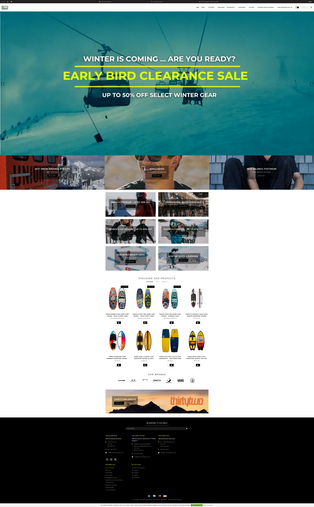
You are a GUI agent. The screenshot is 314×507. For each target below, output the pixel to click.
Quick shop (118, 313)
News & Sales (109, 487)
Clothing (251, 7)
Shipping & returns (111, 477)
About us (108, 470)
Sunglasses (221, 7)
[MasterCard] (160, 496)
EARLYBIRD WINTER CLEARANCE (266, 7)
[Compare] (7, 1)
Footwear (211, 7)
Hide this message (197, 505)
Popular (164, 281)
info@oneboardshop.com (115, 452)
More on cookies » (208, 505)
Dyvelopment (178, 499)
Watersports (231, 7)
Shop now (183, 260)
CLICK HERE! (183, 206)
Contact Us (109, 475)
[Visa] (165, 496)
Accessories (241, 7)
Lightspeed (163, 499)
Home (197, 7)
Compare (135, 475)
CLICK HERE (52, 175)
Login (310, 1)
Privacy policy (109, 482)
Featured (149, 281)
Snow (203, 7)
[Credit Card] (154, 496)
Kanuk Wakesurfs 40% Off (285, 7)
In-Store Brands (110, 489)
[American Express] (149, 496)
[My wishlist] (11, 1)
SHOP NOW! (261, 175)
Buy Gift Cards (109, 467)
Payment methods (111, 485)
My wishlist (135, 472)
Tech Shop (108, 472)
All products (136, 477)
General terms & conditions (114, 480)
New (157, 281)
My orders (135, 470)
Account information (138, 467)
